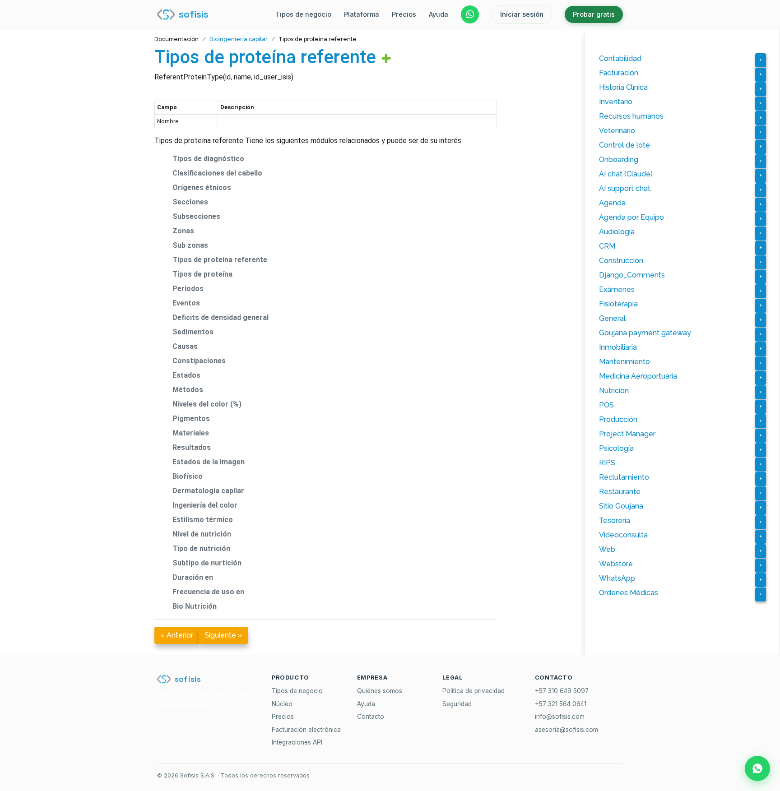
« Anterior (176, 635)
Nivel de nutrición (201, 534)
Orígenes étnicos (201, 187)
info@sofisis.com (560, 716)
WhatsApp (617, 578)
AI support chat (624, 188)
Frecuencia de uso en (208, 591)
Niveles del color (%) (206, 404)
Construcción (621, 260)
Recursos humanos (631, 116)
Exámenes (617, 289)
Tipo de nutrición (201, 548)
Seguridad (457, 704)
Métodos (187, 389)
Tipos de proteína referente (265, 57)
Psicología (616, 448)
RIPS (607, 462)
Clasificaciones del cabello (217, 173)
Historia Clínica (623, 87)
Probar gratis (594, 14)
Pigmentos (191, 418)
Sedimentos (193, 332)
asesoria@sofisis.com (566, 729)
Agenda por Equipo (631, 217)
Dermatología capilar (208, 490)
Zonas (183, 231)
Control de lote (624, 145)
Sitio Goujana (621, 506)
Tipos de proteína (202, 274)
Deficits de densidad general (220, 317)
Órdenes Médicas (628, 592)
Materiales (190, 433)
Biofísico (187, 476)
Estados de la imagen (208, 462)
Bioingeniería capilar (238, 39)
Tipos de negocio (303, 14)
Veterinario (617, 130)
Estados (186, 375)
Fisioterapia (618, 304)
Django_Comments (632, 275)
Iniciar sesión (521, 14)
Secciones (190, 202)
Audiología (617, 231)
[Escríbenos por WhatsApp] (470, 14)
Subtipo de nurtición (206, 563)
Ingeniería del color (204, 505)
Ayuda (438, 14)
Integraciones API (297, 742)
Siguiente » (223, 635)
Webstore (616, 564)
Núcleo (282, 704)
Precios (404, 14)
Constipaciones (199, 360)
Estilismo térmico (202, 519)
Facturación (618, 73)
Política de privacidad (473, 690)
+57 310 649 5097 (562, 690)
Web (607, 549)
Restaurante (620, 491)
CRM (607, 246)
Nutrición (614, 390)
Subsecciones (196, 216)
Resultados (191, 447)
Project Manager (627, 434)
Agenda (612, 203)
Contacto (370, 716)
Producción (618, 419)
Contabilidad (620, 58)
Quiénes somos (379, 690)
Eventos (186, 303)
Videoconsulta (623, 535)
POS (606, 405)
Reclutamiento (624, 477)
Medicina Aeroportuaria (638, 376)
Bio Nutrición (194, 606)
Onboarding (618, 159)
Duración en (192, 577)
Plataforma (361, 14)
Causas (185, 346)
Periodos (188, 288)
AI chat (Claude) (626, 174)
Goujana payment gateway (645, 332)
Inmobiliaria (618, 347)
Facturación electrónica (306, 729)
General (612, 318)
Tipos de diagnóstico (208, 158)
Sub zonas (190, 245)
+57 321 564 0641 (560, 704)
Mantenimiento (624, 361)
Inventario (615, 101)
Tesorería (614, 520)
